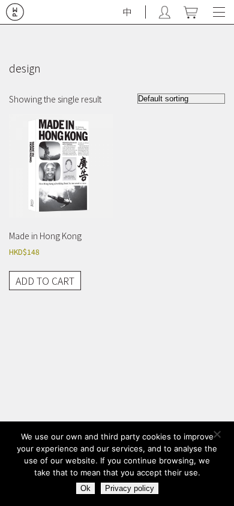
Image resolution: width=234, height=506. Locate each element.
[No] (219, 436)
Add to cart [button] (45, 280)
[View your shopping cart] (190, 12)
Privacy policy (129, 488)
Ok (85, 488)
